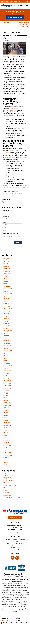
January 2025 (6, 286)
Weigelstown (22, 608)
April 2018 (5, 417)
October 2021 (6, 348)
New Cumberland (23, 601)
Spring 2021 (5, 23)
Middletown (24, 597)
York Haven (22, 610)
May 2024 (5, 300)
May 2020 (5, 375)
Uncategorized (7, 193)
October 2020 (6, 368)
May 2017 (5, 435)
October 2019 (6, 387)
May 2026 (5, 263)
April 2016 (5, 450)
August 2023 (6, 315)
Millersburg (5, 599)
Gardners (13, 590)
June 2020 (6, 373)
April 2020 (5, 377)
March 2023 (6, 323)
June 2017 (5, 434)
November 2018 (7, 405)
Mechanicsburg (17, 597)
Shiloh (25, 604)
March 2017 (6, 439)
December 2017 (7, 424)
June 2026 (6, 261)
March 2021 (6, 360)
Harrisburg (8, 592)
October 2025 (6, 273)
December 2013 (7, 459)
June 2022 (6, 335)
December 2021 (7, 345)
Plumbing (5, 490)
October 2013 (6, 461)
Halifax (3, 592)
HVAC (20, 191)
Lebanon (15, 594)
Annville (4, 583)
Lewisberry (25, 594)
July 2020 (5, 372)
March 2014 (6, 457)
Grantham (24, 590)
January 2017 (6, 442)
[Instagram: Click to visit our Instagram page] (17, 558)
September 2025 (7, 275)
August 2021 (6, 352)
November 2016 (7, 445)
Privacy (9, 620)
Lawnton (10, 594)
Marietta (4, 597)
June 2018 (5, 414)
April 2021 (5, 358)
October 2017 (6, 427)
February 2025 (7, 285)
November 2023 (7, 310)
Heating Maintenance (8, 480)
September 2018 (7, 409)
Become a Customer (15, 1)
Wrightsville (13, 610)
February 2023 (7, 325)
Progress (21, 603)
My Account (25, 1)
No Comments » (18, 193)
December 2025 (7, 270)
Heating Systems (7, 484)
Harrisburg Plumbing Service (10, 479)
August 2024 (6, 295)
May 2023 (5, 320)
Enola (12, 589)
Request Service (4, 1)
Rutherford (5, 604)
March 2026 (6, 266)
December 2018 (7, 404)
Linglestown (6, 596)
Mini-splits (6, 152)
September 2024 (7, 293)
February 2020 (7, 380)
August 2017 (6, 430)
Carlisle (21, 583)
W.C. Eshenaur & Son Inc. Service (11, 497)
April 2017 (5, 437)
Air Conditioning (13, 191)
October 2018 (6, 407)
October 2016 (6, 447)
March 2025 (6, 283)
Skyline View (16, 606)
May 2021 (5, 357)
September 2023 (7, 313)
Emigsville (7, 589)
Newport (12, 603)
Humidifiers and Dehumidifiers (10, 485)
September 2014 (7, 455)
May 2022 (5, 337)
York (18, 610)
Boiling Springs (10, 583)
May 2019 (5, 395)
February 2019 (6, 400)
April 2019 (5, 397)
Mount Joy (21, 599)
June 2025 (6, 280)
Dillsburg (19, 585)
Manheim (24, 596)
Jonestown (4, 594)
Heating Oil (6, 482)
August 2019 (6, 390)
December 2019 (7, 383)
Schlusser (21, 604)
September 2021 (7, 350)
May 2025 (5, 281)
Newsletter (6, 489)
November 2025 (7, 271)
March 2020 (6, 378)
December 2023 (7, 308)
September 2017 (7, 429)
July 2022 (5, 333)
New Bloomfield (14, 601)
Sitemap (3, 620)
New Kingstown (5, 603)
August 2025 (6, 276)
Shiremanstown (8, 606)
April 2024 (5, 301)
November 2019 (7, 385)
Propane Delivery (7, 492)
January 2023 (6, 327)
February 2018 (6, 420)
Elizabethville (24, 587)
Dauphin (15, 585)
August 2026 (6, 258)
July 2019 (5, 392)
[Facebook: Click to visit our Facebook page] (13, 558)
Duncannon (5, 587)
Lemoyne (20, 594)
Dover (23, 585)
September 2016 (7, 449)
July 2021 (5, 353)
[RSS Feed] (3, 202)
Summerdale (7, 608)
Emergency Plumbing (8, 477)
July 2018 (5, 412)
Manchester (19, 596)
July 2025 (5, 278)
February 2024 (7, 305)
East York (10, 587)
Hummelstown (25, 592)
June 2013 (5, 462)
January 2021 (6, 363)
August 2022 (6, 332)
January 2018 (6, 422)
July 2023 (5, 317)
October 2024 (6, 291)
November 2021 (7, 347)
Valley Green (15, 608)
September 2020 (7, 370)
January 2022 (6, 343)
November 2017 (7, 425)
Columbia (9, 585)
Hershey (13, 592)
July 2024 (5, 296)
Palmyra (17, 603)
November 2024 (7, 290)
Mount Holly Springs (13, 599)
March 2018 (6, 419)
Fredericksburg (6, 590)
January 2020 (6, 382)
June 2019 (5, 394)
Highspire (18, 592)
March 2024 (6, 303)
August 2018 (6, 410)
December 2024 (7, 288)
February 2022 (7, 342)
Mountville (7, 601)
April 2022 (5, 338)
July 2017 (5, 432)
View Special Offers (16, 17)
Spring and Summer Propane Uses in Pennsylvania (23, 24)
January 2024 (6, 306)
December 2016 (7, 444)
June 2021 (5, 355)
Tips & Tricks (6, 494)
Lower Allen (12, 596)
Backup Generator (8, 475)
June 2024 (6, 298)
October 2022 (6, 328)
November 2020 (7, 367)
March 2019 (6, 399)
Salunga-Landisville (13, 604)
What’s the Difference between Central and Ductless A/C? (15, 35)
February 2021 (6, 362)
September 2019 (7, 389)
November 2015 (7, 452)
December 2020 (7, 365)
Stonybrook (23, 606)
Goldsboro (19, 590)
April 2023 (5, 322)
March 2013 (6, 464)
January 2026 (6, 268)
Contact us (16, 187)
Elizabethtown (17, 587)
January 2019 (6, 402)
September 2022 (7, 330)
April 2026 (5, 265)
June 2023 (6, 318)
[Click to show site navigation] (26, 6)
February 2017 (6, 440)
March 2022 (6, 340)
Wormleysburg (6, 610)
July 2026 (5, 260)
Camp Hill (16, 583)
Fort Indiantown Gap (19, 589)
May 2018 (5, 415)
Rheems (26, 603)
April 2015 (5, 454)
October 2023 (6, 311)
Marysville (9, 597)
